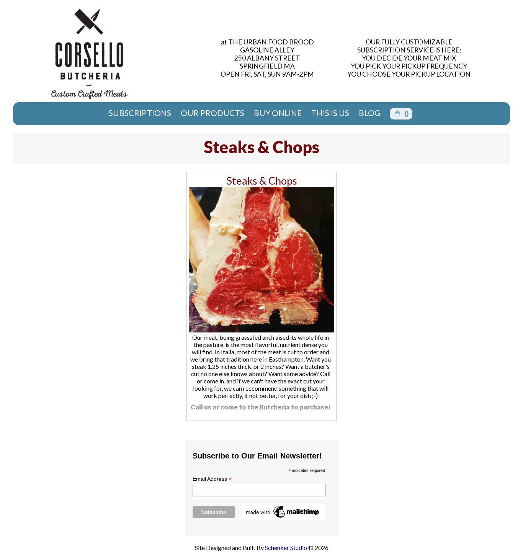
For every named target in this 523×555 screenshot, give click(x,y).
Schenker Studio (286, 547)
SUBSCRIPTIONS (140, 113)
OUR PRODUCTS (212, 113)
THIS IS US (330, 113)
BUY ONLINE (278, 113)
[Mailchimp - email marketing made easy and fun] (283, 518)
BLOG (369, 113)
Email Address (212, 479)
